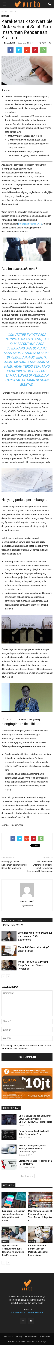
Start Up (5, 16)
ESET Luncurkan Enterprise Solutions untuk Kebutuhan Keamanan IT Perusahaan (39, 866)
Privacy (19, 1336)
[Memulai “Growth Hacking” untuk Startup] (9, 951)
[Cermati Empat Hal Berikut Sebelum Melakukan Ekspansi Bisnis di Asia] (40, 1234)
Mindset (32, 1207)
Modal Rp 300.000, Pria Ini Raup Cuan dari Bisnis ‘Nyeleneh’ (33, 965)
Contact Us (45, 1336)
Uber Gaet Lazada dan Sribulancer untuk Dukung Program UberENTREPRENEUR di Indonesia (35, 1119)
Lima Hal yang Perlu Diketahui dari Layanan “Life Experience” (35, 936)
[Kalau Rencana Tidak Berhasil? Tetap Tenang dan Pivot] (9, 1135)
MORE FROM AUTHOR (13, 925)
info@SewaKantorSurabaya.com (27, 1312)
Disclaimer (8, 1336)
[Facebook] (23, 1321)
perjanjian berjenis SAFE (30, 223)
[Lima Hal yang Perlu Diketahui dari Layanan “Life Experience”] (9, 936)
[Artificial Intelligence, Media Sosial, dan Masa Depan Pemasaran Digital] (9, 1149)
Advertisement (31, 1336)
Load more (26, 1176)
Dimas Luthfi (9, 43)
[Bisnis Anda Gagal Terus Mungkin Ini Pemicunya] (9, 1164)
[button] (50, 4)
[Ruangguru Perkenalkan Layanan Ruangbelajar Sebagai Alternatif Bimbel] (14, 1200)
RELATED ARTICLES (12, 920)
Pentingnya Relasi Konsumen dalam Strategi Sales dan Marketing (14, 864)
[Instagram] (31, 1321)
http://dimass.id (27, 906)
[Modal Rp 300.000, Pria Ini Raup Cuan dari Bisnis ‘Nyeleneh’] (9, 965)
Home (4, 11)
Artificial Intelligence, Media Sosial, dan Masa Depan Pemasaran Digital (32, 1148)
